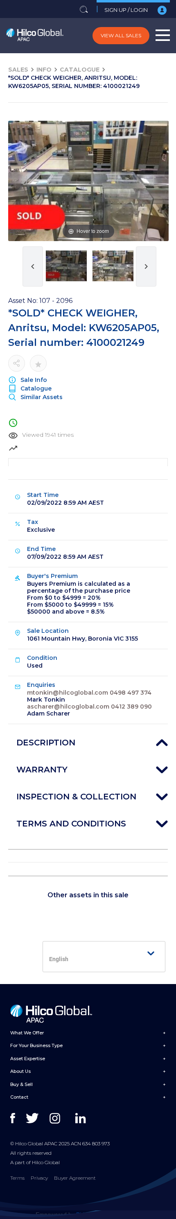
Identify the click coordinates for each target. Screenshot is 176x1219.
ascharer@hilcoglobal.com (68, 706)
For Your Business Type (36, 1045)
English (58, 959)
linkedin (82, 1118)
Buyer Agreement (75, 1178)
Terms (17, 1178)
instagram (57, 1118)
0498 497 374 (130, 692)
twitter (33, 1118)
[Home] (34, 35)
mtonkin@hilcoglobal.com (67, 692)
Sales (18, 69)
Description (45, 742)
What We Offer (27, 1033)
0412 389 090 (131, 706)
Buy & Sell (21, 1084)
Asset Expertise (27, 1058)
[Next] (152, 181)
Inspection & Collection (76, 796)
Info (44, 69)
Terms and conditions (71, 823)
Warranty (42, 769)
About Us (20, 1071)
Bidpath (86, 1214)
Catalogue (79, 69)
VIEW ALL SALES (121, 35)
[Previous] (24, 181)
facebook (17, 1118)
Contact (19, 1097)
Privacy (39, 1178)
